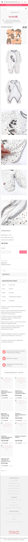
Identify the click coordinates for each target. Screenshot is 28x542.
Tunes (9, 235)
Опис (4, 271)
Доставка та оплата (14, 485)
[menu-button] (2, 2)
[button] (23, 27)
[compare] (3, 256)
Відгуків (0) (6, 274)
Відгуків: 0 (4, 263)
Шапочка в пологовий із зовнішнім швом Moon (20, 392)
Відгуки (14, 519)
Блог (14, 516)
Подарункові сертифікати (14, 513)
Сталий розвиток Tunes (14, 491)
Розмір (3, 248)
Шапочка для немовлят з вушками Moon (5, 460)
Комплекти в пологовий (14, 499)
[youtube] (17, 532)
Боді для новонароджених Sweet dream (6, 437)
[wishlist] (22, 2)
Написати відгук (6, 264)
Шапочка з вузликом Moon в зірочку (6, 392)
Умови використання (14, 488)
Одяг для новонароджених (14, 507)
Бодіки (14, 502)
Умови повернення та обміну (14, 521)
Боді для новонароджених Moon (20, 415)
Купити (23, 252)
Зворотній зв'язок (14, 493)
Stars (5, 470)
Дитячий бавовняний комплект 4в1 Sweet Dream (5, 415)
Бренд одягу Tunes (14, 483)
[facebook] (14, 532)
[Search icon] (26, 9)
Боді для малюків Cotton (20, 436)
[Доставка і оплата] (19, 2)
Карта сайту (14, 480)
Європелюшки (14, 505)
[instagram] (10, 532)
